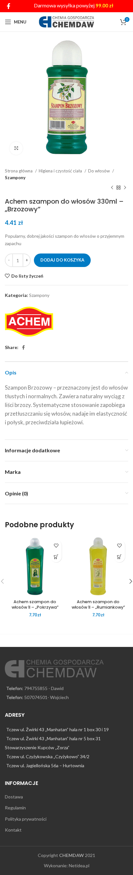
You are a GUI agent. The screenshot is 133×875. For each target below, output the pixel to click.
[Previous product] (112, 188)
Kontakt (13, 830)
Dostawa (14, 796)
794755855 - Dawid (44, 688)
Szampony (15, 177)
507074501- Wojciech (46, 697)
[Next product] (125, 188)
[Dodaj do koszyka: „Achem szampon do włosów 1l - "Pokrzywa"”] (56, 556)
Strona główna (19, 170)
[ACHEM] (29, 322)
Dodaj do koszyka (62, 259)
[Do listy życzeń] (56, 545)
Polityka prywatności (25, 819)
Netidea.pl (79, 865)
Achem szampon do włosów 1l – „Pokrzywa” (35, 604)
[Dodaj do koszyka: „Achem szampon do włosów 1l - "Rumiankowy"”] (119, 556)
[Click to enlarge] (16, 148)
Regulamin (15, 807)
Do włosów (99, 170)
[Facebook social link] (8, 6)
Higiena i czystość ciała (61, 170)
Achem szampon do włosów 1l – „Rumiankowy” (98, 604)
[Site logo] (67, 21)
